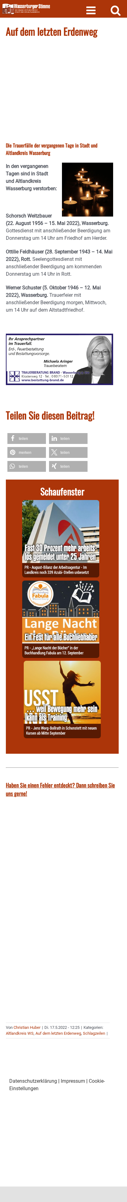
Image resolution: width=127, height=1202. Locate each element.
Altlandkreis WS (20, 1033)
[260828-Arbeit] (60, 504)
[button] (26, 438)
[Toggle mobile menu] (91, 10)
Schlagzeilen (94, 1033)
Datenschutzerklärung (33, 1081)
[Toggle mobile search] (116, 10)
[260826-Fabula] (60, 584)
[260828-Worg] (62, 664)
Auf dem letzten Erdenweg (58, 1033)
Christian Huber (27, 1027)
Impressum (73, 1081)
